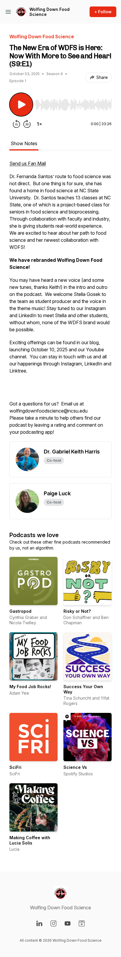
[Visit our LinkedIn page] (39, 923)
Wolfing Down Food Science (49, 12)
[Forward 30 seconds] (27, 124)
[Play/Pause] (21, 104)
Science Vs (75, 767)
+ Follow (103, 11)
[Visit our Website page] (82, 923)
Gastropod (20, 611)
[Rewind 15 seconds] (16, 124)
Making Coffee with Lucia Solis (29, 840)
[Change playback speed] (39, 124)
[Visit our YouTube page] (67, 923)
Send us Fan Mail (27, 163)
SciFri (15, 767)
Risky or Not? (77, 611)
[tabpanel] (60, 300)
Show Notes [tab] (24, 143)
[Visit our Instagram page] (53, 923)
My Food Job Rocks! (30, 686)
